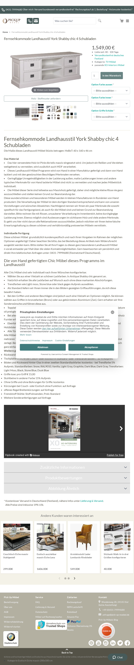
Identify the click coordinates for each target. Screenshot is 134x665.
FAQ (37, 602)
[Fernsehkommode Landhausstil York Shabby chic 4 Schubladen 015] (22, 112)
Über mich (28, 9)
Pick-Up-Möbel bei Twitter (120, 643)
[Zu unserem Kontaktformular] (36, 21)
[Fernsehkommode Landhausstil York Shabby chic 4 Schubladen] (38, 112)
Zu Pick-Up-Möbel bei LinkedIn (113, 643)
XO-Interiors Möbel (114, 65)
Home (5, 32)
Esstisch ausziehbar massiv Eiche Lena (47, 556)
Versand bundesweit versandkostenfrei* (54, 9)
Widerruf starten (12, 626)
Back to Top (67, 652)
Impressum (9, 617)
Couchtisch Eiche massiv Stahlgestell (15, 556)
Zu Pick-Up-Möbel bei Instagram (106, 643)
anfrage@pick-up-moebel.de (115, 614)
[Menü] (16, 633)
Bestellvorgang (11, 602)
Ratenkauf (72, 612)
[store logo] (11, 21)
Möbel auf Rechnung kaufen (48, 617)
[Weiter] (74, 578)
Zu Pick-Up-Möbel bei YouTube (98, 643)
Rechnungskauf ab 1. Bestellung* (91, 9)
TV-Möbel (111, 61)
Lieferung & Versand (91, 500)
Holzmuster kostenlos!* (121, 9)
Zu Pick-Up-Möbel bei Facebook (127, 643)
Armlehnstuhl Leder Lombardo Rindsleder (81, 556)
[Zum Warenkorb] (122, 21)
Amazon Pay (73, 617)
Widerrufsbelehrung (13, 621)
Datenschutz (41, 612)
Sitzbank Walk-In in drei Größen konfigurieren (116, 556)
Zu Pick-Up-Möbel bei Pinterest (91, 643)
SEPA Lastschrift (75, 607)
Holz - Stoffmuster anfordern (46, 98)
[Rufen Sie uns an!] (30, 21)
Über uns (8, 607)
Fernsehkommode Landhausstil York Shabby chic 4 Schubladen (38, 32)
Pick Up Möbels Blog (108, 619)
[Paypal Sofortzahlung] (83, 621)
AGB (6, 612)
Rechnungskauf (74, 602)
